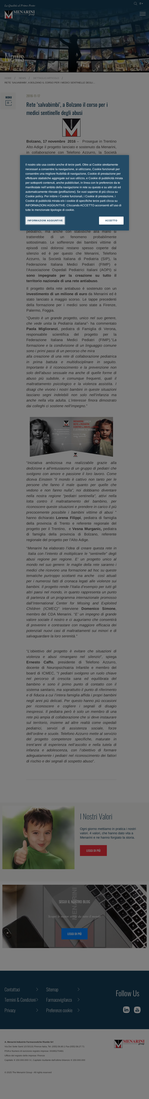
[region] (74, 193)
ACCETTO (111, 220)
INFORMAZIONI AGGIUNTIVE (45, 220)
